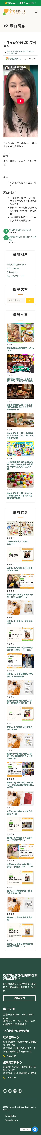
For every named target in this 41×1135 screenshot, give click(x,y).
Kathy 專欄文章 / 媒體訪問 (26, 51)
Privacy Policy (10, 1116)
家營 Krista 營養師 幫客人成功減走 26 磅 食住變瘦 (20, 675)
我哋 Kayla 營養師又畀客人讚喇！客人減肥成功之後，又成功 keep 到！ (19, 755)
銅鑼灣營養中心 (12, 1062)
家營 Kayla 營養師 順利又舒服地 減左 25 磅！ (19, 569)
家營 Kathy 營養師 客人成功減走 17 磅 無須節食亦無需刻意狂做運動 (20, 784)
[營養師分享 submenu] (17, 272)
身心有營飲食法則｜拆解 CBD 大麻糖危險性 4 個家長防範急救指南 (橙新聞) (19, 495)
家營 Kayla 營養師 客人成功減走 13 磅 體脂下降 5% (19, 839)
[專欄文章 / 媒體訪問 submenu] (25, 264)
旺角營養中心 (11, 1037)
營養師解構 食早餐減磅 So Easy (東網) (20, 349)
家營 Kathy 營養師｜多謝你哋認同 (19, 622)
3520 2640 (11, 1055)
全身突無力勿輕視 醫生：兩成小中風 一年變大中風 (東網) (20, 380)
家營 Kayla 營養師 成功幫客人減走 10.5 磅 (19, 812)
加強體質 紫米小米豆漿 (20, 230)
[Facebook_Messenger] (35, 1129)
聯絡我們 (19, 998)
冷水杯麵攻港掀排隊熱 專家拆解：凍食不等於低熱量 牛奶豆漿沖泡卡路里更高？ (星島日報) (20, 465)
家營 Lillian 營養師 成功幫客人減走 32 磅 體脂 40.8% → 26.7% (20, 865)
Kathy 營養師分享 (12, 53)
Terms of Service (11, 1120)
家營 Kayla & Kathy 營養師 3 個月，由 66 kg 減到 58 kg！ (20, 595)
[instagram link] (5, 1091)
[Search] (30, 300)
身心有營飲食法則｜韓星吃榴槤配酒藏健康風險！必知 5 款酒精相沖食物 (19, 407)
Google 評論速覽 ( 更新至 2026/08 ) (18, 542)
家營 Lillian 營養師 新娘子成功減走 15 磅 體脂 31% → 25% (20, 648)
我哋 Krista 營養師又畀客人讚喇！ (19, 918)
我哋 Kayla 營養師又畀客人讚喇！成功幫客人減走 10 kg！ (19, 701)
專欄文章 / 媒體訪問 (12, 51)
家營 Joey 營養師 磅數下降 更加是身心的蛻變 (19, 892)
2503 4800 (11, 1077)
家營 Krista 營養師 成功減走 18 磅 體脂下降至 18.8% (20, 945)
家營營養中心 (15, 58)
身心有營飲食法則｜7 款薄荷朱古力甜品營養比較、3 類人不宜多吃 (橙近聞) (20, 435)
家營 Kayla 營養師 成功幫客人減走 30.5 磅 (19, 728)
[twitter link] (9, 1091)
